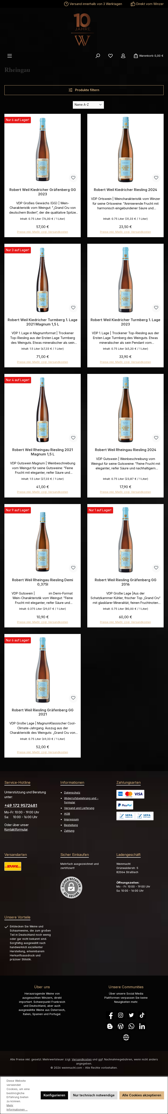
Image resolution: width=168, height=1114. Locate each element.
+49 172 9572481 (20, 805)
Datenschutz (72, 792)
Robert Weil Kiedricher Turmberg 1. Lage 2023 (125, 322)
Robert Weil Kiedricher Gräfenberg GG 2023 (42, 192)
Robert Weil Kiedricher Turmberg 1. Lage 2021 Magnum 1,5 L (42, 322)
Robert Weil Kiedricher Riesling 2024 (125, 190)
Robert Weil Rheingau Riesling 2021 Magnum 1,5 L (42, 452)
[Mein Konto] (123, 55)
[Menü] (9, 55)
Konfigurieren (54, 1095)
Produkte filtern (86, 90)
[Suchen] (98, 55)
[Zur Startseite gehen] (84, 29)
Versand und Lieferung (79, 808)
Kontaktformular (16, 829)
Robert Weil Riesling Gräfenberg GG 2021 (43, 712)
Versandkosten (82, 1059)
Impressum (71, 819)
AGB (67, 813)
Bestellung (71, 825)
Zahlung (69, 830)
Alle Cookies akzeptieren (141, 1095)
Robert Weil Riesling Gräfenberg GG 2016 (125, 582)
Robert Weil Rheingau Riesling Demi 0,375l (42, 582)
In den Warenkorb (42, 230)
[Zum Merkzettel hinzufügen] (73, 178)
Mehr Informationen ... (17, 1107)
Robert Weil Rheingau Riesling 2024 (125, 450)
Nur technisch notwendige (94, 1095)
